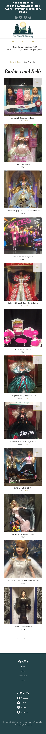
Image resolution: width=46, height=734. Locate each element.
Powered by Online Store (23, 725)
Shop (19, 62)
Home (12, 62)
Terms (23, 680)
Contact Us (23, 676)
